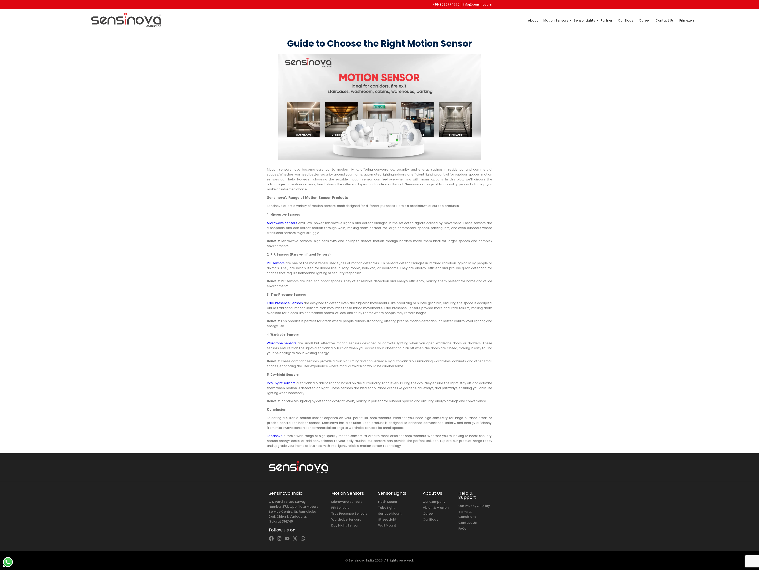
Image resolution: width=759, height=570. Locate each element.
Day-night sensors (281, 383)
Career (644, 20)
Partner (606, 20)
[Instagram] (279, 538)
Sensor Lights (584, 20)
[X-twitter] (295, 538)
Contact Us (664, 20)
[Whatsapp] (302, 538)
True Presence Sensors (285, 303)
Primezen (686, 20)
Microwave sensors (282, 223)
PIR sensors (276, 263)
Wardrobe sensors (281, 343)
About (533, 20)
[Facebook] (271, 538)
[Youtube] (287, 538)
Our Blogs (625, 20)
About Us (432, 493)
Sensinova (274, 436)
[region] (51, 539)
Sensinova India (286, 493)
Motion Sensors (555, 20)
